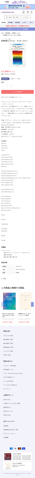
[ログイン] (23, 12)
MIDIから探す (7, 355)
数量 (2, 82)
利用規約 (5, 426)
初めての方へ (7, 399)
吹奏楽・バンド (16, 33)
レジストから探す (8, 351)
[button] (31, 12)
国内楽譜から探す (8, 339)
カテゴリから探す (8, 335)
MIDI (31, 22)
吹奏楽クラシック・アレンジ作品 (12, 35)
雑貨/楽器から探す (8, 347)
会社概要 (5, 437)
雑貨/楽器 (17, 22)
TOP (2, 33)
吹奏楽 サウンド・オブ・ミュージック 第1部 (25, 314)
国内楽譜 (3, 22)
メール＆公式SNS (8, 381)
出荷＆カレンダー (8, 411)
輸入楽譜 (10, 22)
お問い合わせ (7, 415)
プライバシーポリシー (9, 433)
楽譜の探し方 (7, 407)
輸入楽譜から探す (8, 343)
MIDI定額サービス (8, 369)
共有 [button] (4, 278)
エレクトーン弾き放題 (9, 366)
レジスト (24, 22)
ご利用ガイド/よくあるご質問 (11, 403)
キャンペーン (7, 389)
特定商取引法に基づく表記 (10, 429)
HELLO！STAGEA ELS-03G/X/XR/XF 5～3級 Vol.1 (8, 315)
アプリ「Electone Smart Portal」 (13, 373)
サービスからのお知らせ (10, 385)
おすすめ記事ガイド (9, 377)
